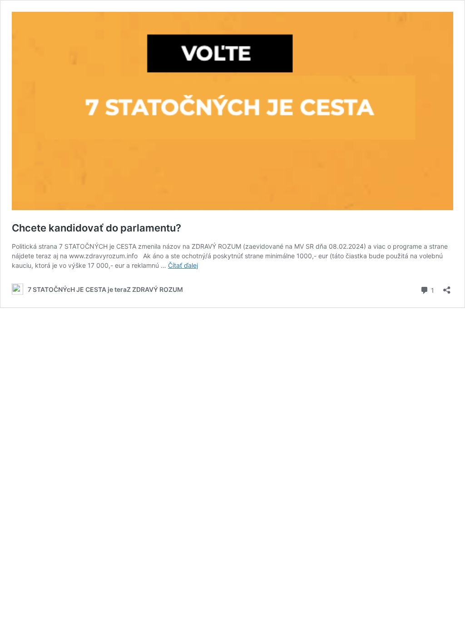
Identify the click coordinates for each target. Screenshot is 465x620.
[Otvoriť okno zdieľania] (446, 287)
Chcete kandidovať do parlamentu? (96, 228)
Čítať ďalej (183, 265)
